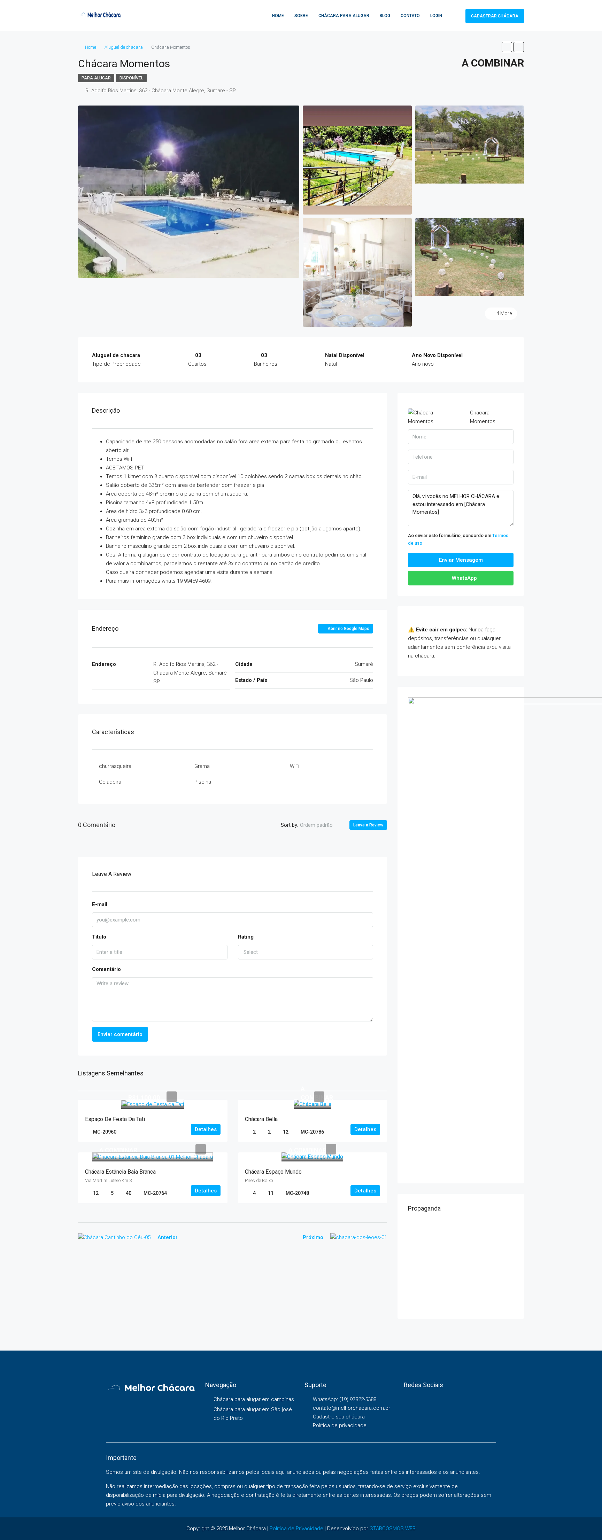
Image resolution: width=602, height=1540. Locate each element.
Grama (202, 766)
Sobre (301, 15)
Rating (246, 937)
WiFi (294, 766)
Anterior (167, 1237)
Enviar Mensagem (461, 560)
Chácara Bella (261, 1119)
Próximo (313, 1237)
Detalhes (206, 1129)
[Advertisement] (461, 1264)
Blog (385, 15)
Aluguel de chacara (124, 47)
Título (99, 937)
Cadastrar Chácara (494, 16)
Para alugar (96, 78)
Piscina (202, 782)
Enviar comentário (120, 1034)
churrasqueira (115, 766)
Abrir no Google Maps (347, 628)
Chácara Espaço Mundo (273, 1171)
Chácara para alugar (343, 15)
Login (436, 15)
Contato (410, 15)
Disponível (131, 78)
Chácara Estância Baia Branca (120, 1171)
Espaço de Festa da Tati (115, 1119)
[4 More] (469, 257)
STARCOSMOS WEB (393, 1528)
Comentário (106, 969)
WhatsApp (463, 578)
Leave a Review (368, 825)
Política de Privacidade (296, 1528)
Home (278, 15)
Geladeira (110, 782)
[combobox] (322, 825)
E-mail (99, 904)
